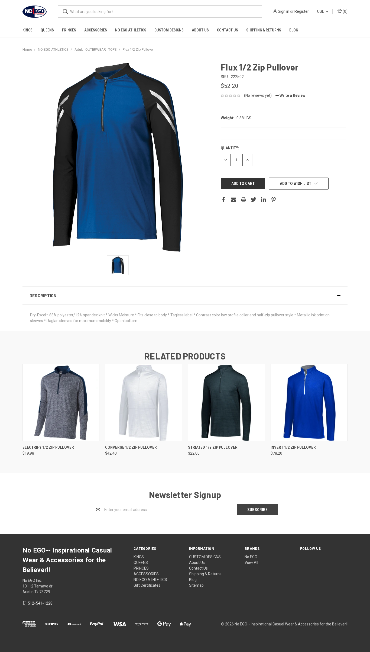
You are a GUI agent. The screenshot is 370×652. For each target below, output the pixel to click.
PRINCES (69, 30)
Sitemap (196, 585)
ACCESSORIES (95, 30)
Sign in (283, 11)
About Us (200, 30)
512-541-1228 (40, 603)
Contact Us (227, 30)
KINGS (27, 30)
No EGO (251, 557)
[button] (185, 295)
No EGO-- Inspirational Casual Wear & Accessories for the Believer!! (291, 624)
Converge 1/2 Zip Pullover (131, 447)
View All (251, 562)
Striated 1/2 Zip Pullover (213, 447)
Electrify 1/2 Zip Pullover (48, 447)
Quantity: (230, 148)
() (345, 11)
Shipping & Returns (263, 30)
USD (321, 11)
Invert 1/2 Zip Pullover (293, 447)
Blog (293, 30)
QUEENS (47, 30)
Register (301, 11)
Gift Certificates (147, 585)
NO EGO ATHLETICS (130, 30)
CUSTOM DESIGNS (169, 30)
